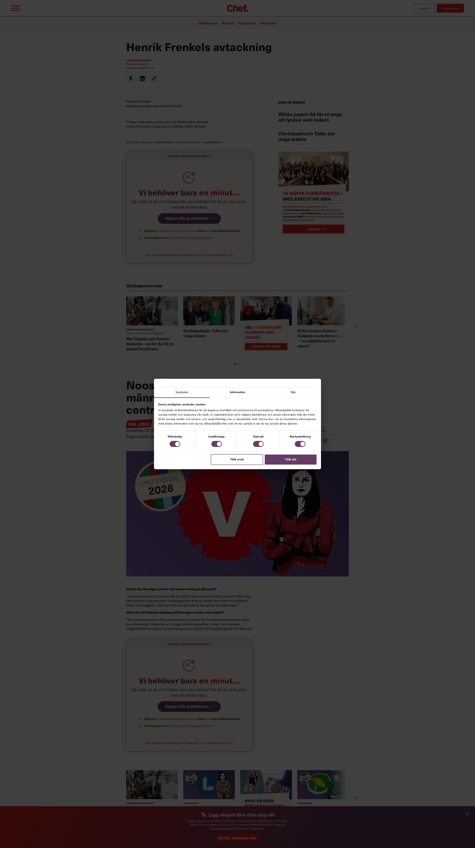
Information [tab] (237, 392)
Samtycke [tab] (182, 392)
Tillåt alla (290, 459)
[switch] (216, 444)
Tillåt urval (237, 459)
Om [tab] (293, 392)
